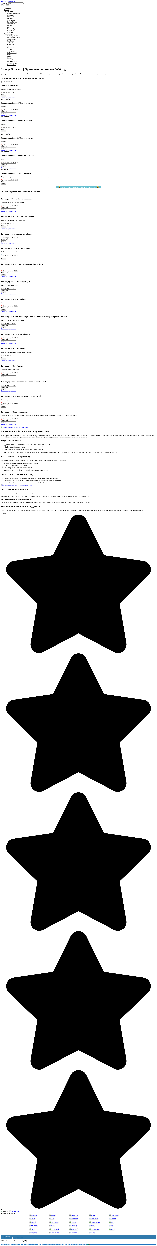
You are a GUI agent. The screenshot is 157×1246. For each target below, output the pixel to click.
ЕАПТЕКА (10, 17)
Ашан (9, 46)
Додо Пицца (11, 51)
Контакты (7, 1236)
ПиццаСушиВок (12, 61)
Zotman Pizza (11, 60)
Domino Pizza (11, 65)
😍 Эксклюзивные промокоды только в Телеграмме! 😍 (78, 187)
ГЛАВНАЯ (7, 8)
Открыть (3, 96)
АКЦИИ (6, 10)
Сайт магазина (14, 1211)
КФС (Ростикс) (12, 53)
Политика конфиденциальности (13, 1238)
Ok (88, 1244)
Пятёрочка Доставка (13, 37)
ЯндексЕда (10, 44)
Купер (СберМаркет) (13, 13)
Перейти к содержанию (8, 1)
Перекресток (11, 48)
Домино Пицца (12, 63)
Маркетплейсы (8, 11)
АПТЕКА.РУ (11, 18)
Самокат (10, 42)
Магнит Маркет (12, 29)
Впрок (9, 54)
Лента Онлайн (11, 39)
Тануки (9, 58)
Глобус (9, 56)
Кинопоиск (10, 30)
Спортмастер (11, 32)
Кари (8, 27)
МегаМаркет (11, 15)
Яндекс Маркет (12, 22)
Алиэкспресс (11, 23)
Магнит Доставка (12, 35)
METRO (9, 49)
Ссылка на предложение (8, 98)
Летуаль (9, 25)
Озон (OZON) (11, 20)
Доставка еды (8, 34)
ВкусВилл (10, 41)
